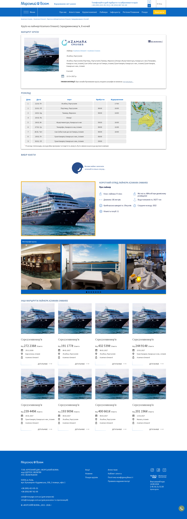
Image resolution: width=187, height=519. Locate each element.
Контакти (159, 12)
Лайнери (103, 12)
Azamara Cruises (26, 19)
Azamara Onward (40, 19)
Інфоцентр (115, 12)
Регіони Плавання (131, 12)
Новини (88, 473)
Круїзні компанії (89, 12)
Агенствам (112, 469)
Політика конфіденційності (120, 477)
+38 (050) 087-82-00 (118, 5)
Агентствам (74, 12)
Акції (87, 469)
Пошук (145, 12)
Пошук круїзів (91, 477)
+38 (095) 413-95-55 (100, 5)
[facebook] (158, 470)
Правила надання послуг (119, 481)
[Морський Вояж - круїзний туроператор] (35, 4)
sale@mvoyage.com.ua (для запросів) (37, 496)
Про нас (63, 12)
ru (149, 2)
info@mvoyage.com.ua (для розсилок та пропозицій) (44, 500)
